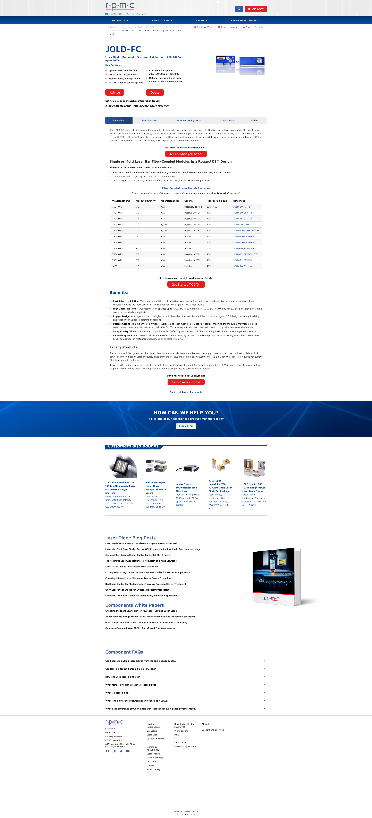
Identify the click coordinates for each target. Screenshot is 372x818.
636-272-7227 (139, 13)
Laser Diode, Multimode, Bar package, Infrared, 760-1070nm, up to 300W (220, 494)
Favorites (255, 27)
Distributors (153, 761)
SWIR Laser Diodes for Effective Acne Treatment (131, 566)
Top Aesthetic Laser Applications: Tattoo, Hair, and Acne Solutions (141, 560)
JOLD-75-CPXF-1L (242, 260)
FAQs (176, 738)
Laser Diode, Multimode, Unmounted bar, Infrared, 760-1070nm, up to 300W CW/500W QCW (120, 494)
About (200, 20)
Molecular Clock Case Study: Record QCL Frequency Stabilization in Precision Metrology (152, 549)
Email (229, 27)
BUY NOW (258, 9)
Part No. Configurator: (189, 120)
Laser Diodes (153, 734)
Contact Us (115, 13)
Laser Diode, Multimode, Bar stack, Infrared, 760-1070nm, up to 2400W (254, 494)
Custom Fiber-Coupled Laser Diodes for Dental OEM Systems (138, 555)
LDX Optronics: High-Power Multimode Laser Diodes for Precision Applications (148, 572)
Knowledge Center (244, 20)
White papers (181, 731)
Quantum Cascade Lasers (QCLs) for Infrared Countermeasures (140, 628)
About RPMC (153, 750)
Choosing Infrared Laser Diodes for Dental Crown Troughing (138, 578)
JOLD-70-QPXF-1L (243, 224)
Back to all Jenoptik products (186, 392)
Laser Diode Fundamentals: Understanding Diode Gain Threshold (141, 543)
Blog (176, 734)
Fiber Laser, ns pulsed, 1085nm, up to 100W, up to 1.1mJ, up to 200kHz (188, 494)
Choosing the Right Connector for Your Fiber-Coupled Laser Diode (141, 610)
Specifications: (150, 120)
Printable (205, 27)
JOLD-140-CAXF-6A (243, 236)
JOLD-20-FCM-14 (242, 266)
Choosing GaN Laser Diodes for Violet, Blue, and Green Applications (142, 595)
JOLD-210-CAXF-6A (243, 242)
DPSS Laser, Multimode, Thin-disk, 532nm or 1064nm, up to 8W (156, 494)
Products (119, 20)
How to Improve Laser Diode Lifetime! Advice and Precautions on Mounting (146, 622)
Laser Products (154, 753)
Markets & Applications (185, 746)
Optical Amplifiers (155, 738)
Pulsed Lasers (153, 727)
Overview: (119, 120)
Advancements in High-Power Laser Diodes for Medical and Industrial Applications (150, 616)
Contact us (186, 426)
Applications (160, 20)
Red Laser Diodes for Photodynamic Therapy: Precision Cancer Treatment (145, 584)
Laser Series (180, 742)
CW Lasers (152, 731)
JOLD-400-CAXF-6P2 (244, 248)
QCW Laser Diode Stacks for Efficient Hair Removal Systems (138, 589)
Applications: (228, 120)
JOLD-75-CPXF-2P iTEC (245, 254)
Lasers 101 (179, 727)
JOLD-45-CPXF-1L (242, 218)
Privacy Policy (153, 769)
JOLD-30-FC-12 (241, 206)
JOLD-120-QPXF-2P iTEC (246, 230)
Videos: (255, 120)
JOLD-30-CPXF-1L (242, 212)
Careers (150, 765)
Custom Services (155, 757)
